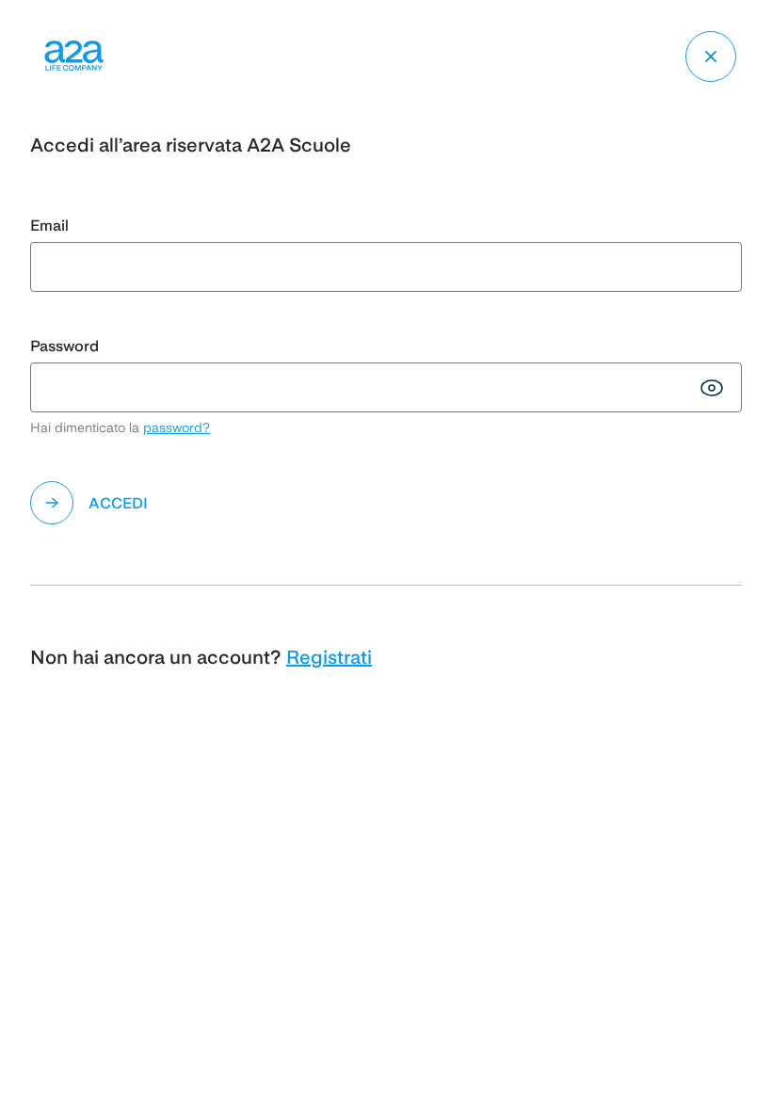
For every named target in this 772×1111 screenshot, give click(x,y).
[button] (386, 502)
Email (49, 225)
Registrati (329, 657)
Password (64, 346)
